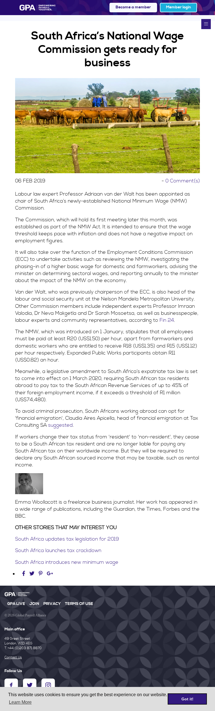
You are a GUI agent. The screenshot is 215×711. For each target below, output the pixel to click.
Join (34, 603)
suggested (60, 425)
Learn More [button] (20, 702)
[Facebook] (24, 574)
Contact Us (13, 657)
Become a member (133, 7)
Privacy (52, 603)
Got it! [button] (187, 699)
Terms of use (79, 603)
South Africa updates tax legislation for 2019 (67, 539)
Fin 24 (167, 320)
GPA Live (16, 603)
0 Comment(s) (182, 181)
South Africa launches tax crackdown (58, 550)
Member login (178, 7)
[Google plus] (50, 574)
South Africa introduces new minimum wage (67, 562)
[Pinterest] (41, 574)
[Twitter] (32, 574)
